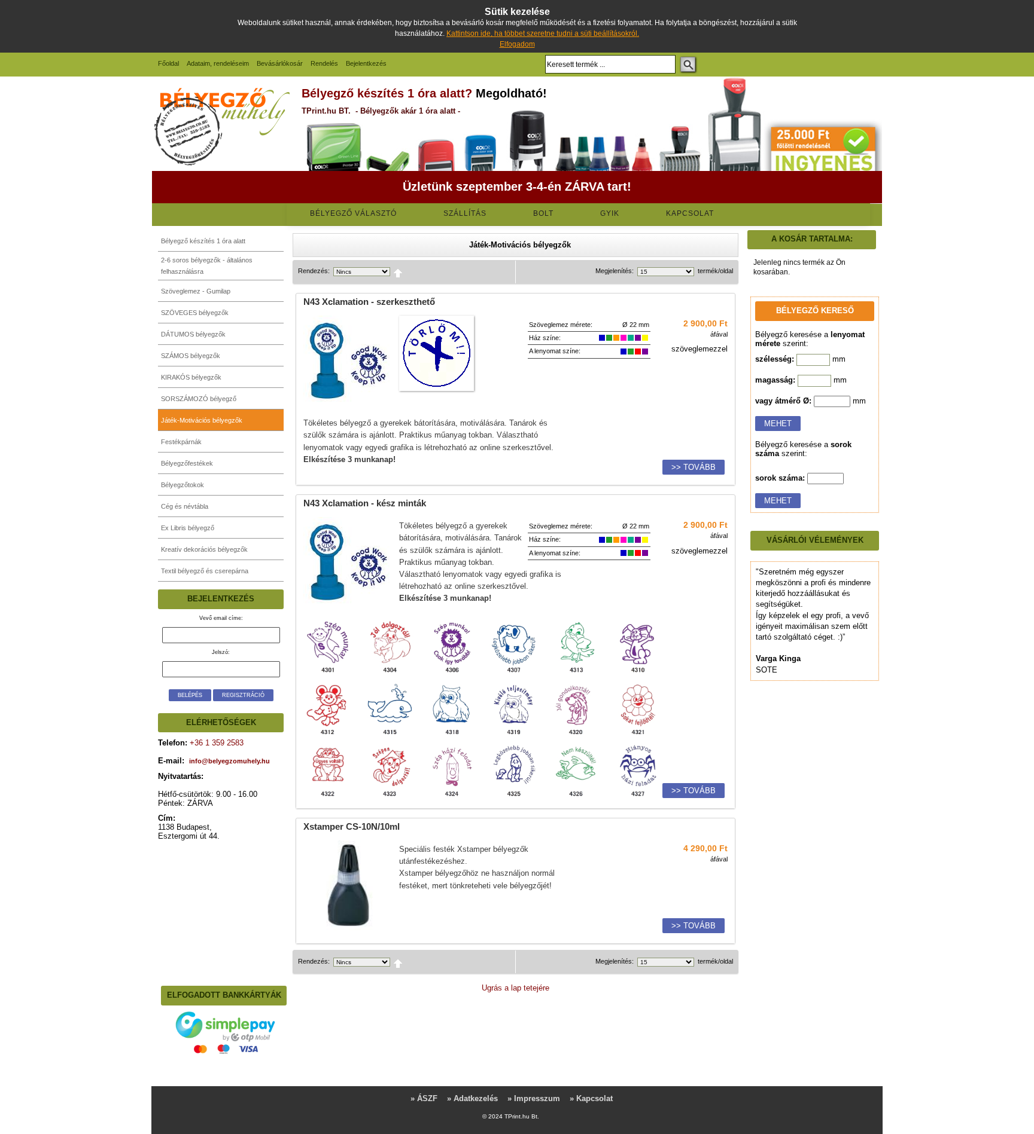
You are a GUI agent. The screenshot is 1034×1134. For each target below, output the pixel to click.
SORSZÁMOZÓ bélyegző (198, 398)
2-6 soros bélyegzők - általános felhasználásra (207, 265)
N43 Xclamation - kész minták (364, 503)
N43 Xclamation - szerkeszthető (369, 302)
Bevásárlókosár (280, 63)
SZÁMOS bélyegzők (190, 355)
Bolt (543, 213)
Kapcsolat (690, 213)
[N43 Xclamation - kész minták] (348, 604)
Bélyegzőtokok (182, 484)
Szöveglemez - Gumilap (195, 291)
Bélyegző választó (353, 213)
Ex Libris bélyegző (187, 527)
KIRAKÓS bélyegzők (191, 377)
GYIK (609, 213)
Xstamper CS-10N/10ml (351, 827)
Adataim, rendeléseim (218, 63)
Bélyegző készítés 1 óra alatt (203, 240)
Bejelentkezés (366, 63)
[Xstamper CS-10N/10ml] (348, 928)
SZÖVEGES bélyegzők (195, 312)
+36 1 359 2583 (215, 742)
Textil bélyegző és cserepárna (204, 570)
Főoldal (168, 63)
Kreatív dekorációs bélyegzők (204, 549)
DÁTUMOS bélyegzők (193, 334)
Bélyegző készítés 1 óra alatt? (387, 93)
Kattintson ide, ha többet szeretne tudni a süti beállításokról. (542, 33)
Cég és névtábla (184, 506)
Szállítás (464, 213)
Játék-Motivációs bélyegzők (201, 420)
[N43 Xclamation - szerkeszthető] (348, 403)
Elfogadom (517, 44)
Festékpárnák (181, 441)
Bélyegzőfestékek (187, 463)
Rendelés (324, 63)
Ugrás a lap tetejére (515, 987)
